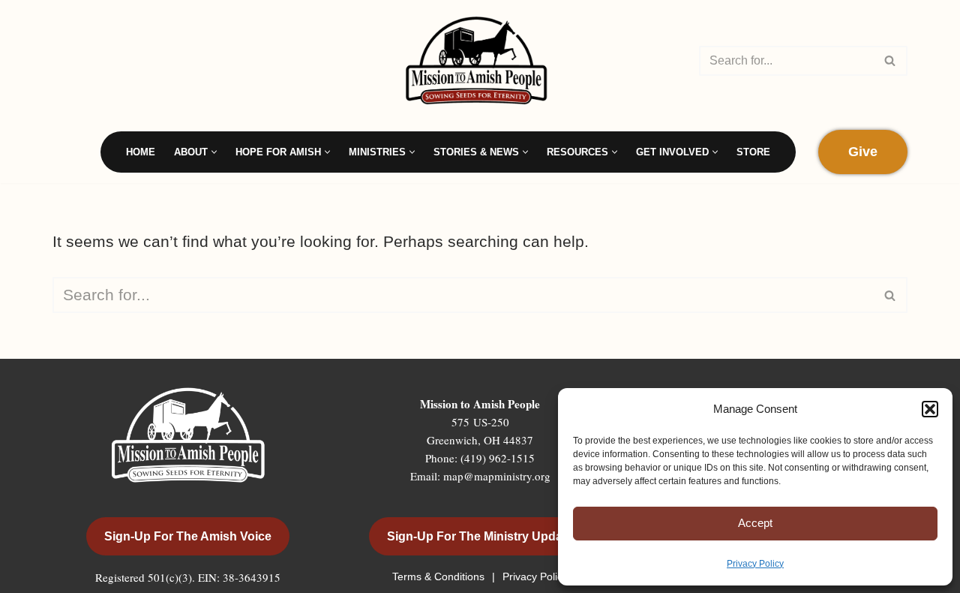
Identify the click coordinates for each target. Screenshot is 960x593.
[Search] (891, 61)
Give (863, 151)
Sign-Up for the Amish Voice (188, 536)
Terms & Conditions (440, 576)
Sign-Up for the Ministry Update (480, 536)
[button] (930, 409)
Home (140, 152)
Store (753, 152)
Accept (755, 522)
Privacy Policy (755, 563)
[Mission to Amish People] (480, 60)
